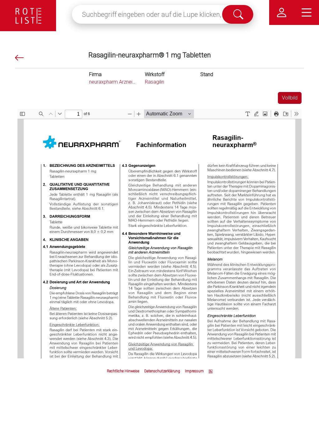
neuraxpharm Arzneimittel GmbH (124, 82)
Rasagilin (154, 82)
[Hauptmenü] (306, 12)
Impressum (194, 371)
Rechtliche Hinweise (123, 371)
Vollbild (290, 98)
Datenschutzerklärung (162, 371)
